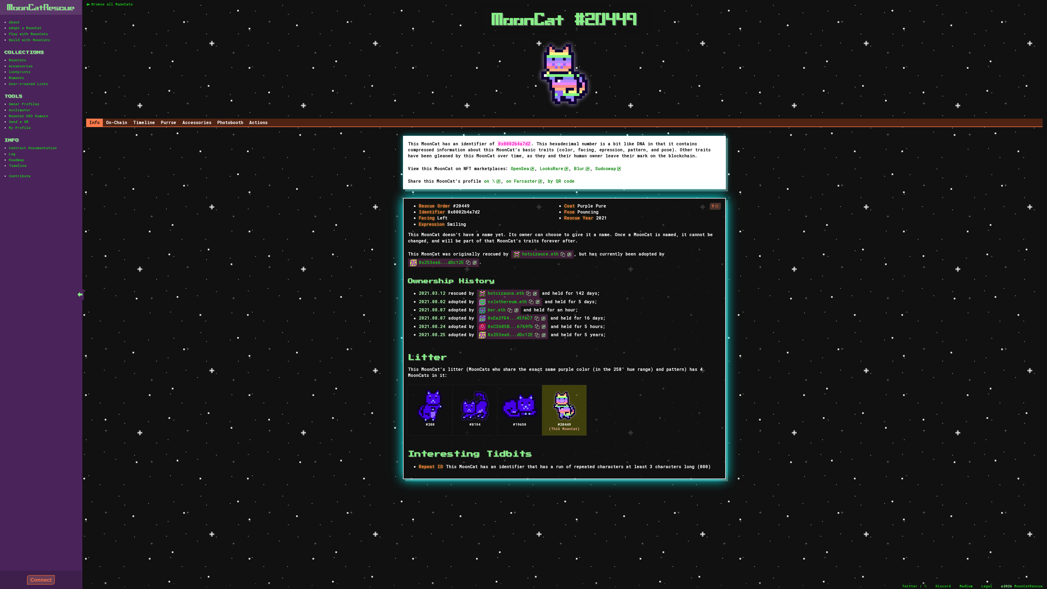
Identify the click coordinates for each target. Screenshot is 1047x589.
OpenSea (520, 168)
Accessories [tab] (196, 122)
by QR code (561, 181)
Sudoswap (605, 168)
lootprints (20, 72)
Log (12, 154)
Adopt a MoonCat (25, 28)
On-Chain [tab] (116, 122)
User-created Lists (28, 84)
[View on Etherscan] (568, 254)
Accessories (21, 66)
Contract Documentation (33, 148)
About (14, 22)
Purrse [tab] (168, 122)
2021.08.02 (432, 301)
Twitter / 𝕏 (914, 586)
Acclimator (20, 110)
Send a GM (18, 121)
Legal (986, 586)
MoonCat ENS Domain (28, 116)
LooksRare (551, 168)
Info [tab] (94, 122)
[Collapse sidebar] (80, 294)
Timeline (17, 165)
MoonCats (17, 60)
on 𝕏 (489, 181)
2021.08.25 (432, 334)
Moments (16, 78)
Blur (579, 168)
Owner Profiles (24, 104)
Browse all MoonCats (112, 4)
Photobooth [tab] (230, 122)
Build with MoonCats (29, 40)
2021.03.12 (432, 293)
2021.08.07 (432, 309)
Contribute (20, 176)
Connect (41, 580)
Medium (966, 586)
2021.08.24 (432, 326)
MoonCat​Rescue (41, 7)
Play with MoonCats (28, 34)
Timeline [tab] (144, 122)
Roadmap (16, 160)
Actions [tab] (258, 122)
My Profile (20, 127)
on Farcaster (521, 181)
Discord (943, 586)
